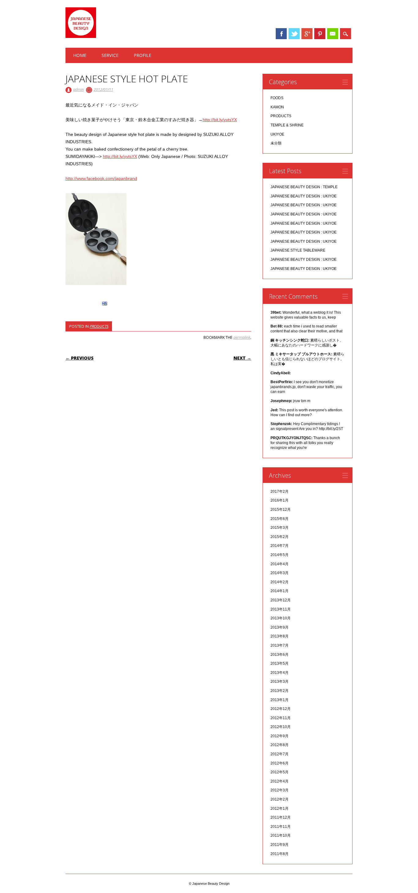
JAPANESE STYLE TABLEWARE (298, 250)
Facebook (281, 33)
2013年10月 (281, 618)
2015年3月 (280, 527)
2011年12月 (281, 817)
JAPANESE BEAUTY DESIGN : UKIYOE (304, 196)
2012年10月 (281, 727)
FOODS (277, 98)
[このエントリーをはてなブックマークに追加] (104, 305)
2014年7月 (280, 546)
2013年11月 (281, 609)
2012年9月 (280, 736)
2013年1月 (280, 700)
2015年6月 (280, 519)
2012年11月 (281, 718)
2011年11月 (281, 826)
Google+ (306, 33)
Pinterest (319, 33)
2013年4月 (280, 673)
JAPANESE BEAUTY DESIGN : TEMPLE (304, 187)
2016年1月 (280, 500)
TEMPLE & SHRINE (287, 125)
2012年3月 (280, 790)
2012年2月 (280, 799)
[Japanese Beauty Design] (80, 36)
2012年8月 (280, 745)
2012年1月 (280, 808)
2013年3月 (280, 681)
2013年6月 (280, 654)
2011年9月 (280, 845)
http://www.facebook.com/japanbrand (101, 178)
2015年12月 (281, 509)
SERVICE (110, 55)
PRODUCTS (99, 326)
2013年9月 (280, 627)
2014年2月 (280, 582)
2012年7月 (280, 754)
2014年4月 (280, 564)
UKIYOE (277, 134)
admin (78, 89)
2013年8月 (280, 636)
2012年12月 (281, 709)
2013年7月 (280, 645)
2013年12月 (281, 600)
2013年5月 (280, 663)
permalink (241, 337)
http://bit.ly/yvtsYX (220, 119)
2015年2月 (280, 537)
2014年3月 (280, 573)
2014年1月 (280, 591)
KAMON (277, 107)
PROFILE (142, 55)
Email (332, 33)
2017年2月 (280, 491)
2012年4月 (280, 781)
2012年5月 (280, 772)
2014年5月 (280, 555)
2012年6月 (280, 763)
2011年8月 (280, 854)
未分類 (276, 143)
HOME (79, 55)
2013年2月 (280, 691)
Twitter (294, 33)
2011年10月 (281, 835)
